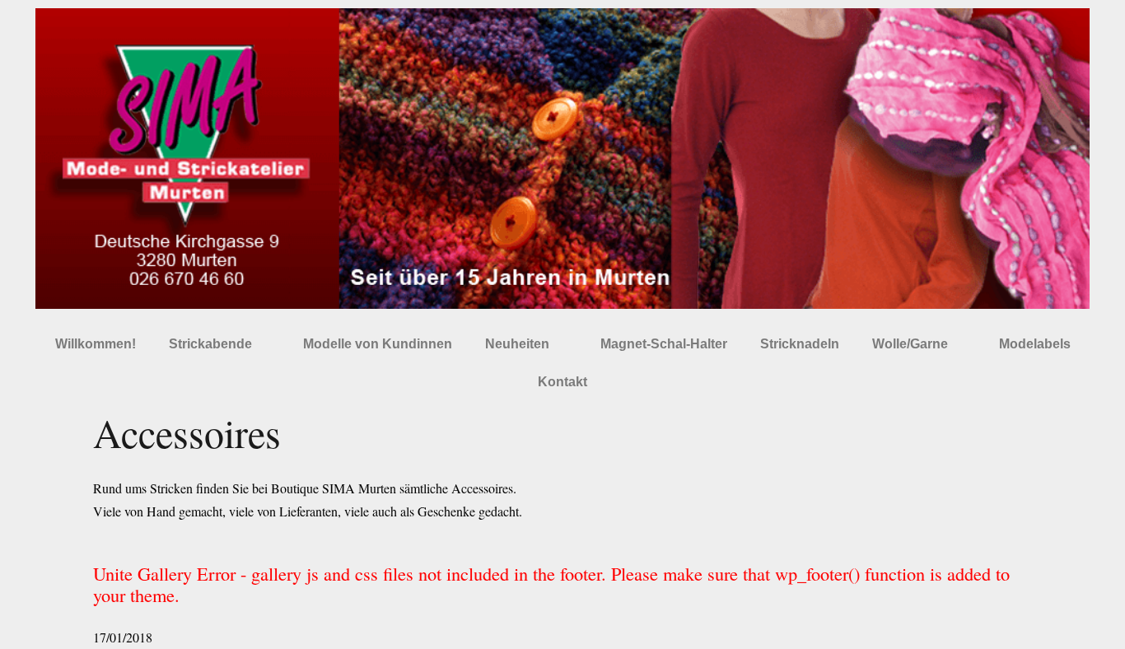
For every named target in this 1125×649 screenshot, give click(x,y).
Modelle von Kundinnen (377, 344)
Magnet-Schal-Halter (663, 344)
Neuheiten (517, 344)
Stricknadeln (799, 344)
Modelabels (1035, 344)
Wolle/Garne (910, 344)
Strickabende (210, 344)
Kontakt (562, 382)
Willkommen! (95, 344)
